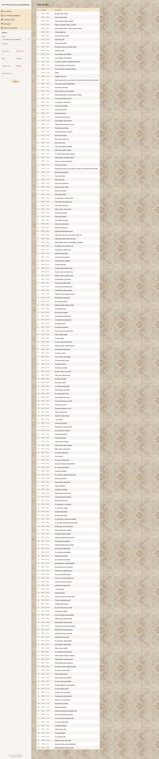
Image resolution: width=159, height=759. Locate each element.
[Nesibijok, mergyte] (60, 76)
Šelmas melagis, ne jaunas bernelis (64, 659)
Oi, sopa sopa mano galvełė (62, 460)
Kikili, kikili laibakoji (60, 190)
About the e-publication (10, 28)
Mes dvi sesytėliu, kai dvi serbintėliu (64, 91)
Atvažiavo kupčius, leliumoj (62, 415)
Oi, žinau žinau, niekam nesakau (63, 641)
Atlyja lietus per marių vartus (62, 349)
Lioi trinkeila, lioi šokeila (61, 205)
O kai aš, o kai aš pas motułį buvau (64, 331)
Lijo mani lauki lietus (60, 309)
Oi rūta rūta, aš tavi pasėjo (62, 36)
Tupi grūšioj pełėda (60, 733)
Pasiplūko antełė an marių (61, 604)
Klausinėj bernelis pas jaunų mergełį (64, 747)
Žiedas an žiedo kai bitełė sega (63, 493)
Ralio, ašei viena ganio (61, 135)
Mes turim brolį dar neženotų (62, 559)
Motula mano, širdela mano (62, 637)
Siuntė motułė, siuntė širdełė (62, 585)
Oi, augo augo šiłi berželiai (62, 467)
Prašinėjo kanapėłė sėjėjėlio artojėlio (64, 305)
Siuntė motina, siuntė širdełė (62, 390)
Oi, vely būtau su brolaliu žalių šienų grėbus (66, 522)
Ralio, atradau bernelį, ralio (62, 139)
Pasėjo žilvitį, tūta (59, 179)
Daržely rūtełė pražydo (61, 412)
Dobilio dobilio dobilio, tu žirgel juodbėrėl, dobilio (68, 28)
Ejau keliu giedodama (60, 379)
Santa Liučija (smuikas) (61, 17)
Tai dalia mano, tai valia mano (63, 279)
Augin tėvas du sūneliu (61, 423)
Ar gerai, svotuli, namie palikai (63, 681)
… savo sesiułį (58, 419)
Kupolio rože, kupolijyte (61, 227)
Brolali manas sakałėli (60, 707)
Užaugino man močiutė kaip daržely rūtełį (66, 711)
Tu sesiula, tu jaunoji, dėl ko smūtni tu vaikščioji (67, 61)
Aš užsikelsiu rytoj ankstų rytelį (63, 320)
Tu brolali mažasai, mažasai (62, 360)
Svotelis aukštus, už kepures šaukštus (64, 157)
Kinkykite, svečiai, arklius (62, 187)
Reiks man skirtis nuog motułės (63, 530)
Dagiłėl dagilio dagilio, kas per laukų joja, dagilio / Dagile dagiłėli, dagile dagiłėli (76, 168)
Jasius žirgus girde (59, 39)
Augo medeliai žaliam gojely (62, 397)
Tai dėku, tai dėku (59, 50)
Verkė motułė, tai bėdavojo (62, 441)
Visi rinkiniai (7, 11)
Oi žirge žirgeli (59, 456)
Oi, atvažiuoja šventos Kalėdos (63, 552)
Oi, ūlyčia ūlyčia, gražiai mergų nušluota (65, 519)
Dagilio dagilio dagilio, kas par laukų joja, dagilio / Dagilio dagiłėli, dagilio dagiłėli (77, 80)
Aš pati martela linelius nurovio (63, 98)
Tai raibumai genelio (60, 323)
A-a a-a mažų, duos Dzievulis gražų (64, 718)
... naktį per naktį (59, 589)
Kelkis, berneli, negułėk (61, 334)
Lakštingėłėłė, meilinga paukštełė (63, 290)
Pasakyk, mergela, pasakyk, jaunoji (64, 275)
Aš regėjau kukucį (59, 338)
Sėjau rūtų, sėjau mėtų (61, 109)
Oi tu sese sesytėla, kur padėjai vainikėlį (65, 69)
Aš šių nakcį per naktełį (61, 611)
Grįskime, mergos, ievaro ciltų (63, 371)
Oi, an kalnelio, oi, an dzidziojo (63, 504)
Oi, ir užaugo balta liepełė (61, 722)
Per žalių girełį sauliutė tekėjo (62, 283)
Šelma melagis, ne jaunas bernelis (63, 427)
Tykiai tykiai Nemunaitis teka (62, 600)
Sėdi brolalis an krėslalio (61, 556)
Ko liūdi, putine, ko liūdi (61, 13)
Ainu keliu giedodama (60, 471)
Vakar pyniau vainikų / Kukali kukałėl (65, 83)
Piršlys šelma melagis (60, 194)
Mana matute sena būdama (62, 128)
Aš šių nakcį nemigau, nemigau (63, 497)
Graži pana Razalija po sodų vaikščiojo (65, 685)
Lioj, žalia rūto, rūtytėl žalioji (62, 102)
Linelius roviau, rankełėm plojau (63, 618)
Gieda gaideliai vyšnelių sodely (63, 644)
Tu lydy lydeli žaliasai (60, 165)
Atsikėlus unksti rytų (60, 32)
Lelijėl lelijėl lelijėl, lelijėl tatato (63, 202)
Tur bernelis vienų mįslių (61, 87)
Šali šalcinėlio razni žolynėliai (63, 316)
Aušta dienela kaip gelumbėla (62, 261)
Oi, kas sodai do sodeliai (61, 312)
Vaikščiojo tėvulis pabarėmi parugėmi (65, 294)
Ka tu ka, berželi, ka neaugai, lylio (64, 272)
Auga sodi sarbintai (60, 176)
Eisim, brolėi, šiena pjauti (61, 183)
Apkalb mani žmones (60, 113)
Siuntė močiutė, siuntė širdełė (62, 482)
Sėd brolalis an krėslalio (61, 368)
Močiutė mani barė (60, 593)
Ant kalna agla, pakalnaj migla (63, 249)
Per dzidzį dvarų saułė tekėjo (62, 297)
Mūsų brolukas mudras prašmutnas (64, 663)
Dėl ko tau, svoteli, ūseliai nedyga (64, 161)
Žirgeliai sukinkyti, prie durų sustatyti (65, 65)
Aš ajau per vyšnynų (60, 353)
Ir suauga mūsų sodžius (61, 43)
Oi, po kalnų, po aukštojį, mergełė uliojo (65, 475)
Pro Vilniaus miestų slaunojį (62, 386)
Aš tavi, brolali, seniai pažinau (63, 356)
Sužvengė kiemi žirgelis (61, 674)
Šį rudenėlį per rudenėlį (61, 511)
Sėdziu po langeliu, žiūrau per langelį (64, 345)
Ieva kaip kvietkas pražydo (62, 688)
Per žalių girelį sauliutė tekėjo (62, 548)
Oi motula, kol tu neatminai (62, 257)
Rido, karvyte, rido (60, 142)
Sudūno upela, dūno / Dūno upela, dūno (65, 238)
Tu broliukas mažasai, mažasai (63, 534)
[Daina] (57, 72)
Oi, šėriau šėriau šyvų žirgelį (62, 430)
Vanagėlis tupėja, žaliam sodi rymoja (64, 124)
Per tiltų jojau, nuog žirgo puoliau (64, 526)
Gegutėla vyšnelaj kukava (61, 253)
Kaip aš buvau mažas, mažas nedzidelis (65, 463)
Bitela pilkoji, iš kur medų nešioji (63, 629)
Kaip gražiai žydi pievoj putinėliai (64, 567)
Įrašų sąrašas (7, 24)
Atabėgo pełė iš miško (60, 729)
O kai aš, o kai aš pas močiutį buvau (64, 578)
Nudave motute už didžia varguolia (64, 21)
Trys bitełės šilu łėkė (60, 364)
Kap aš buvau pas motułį (61, 703)
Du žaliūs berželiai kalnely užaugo (64, 231)
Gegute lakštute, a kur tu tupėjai (63, 120)
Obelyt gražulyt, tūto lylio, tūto (63, 209)
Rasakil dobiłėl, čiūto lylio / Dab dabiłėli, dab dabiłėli (69, 242)
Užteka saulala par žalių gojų (62, 117)
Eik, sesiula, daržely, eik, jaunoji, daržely (65, 47)
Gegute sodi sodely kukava (62, 224)
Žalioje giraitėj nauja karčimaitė (63, 677)
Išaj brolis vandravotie (61, 478)
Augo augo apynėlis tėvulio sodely (64, 714)
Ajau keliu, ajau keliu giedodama (63, 633)
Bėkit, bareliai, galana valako (62, 449)
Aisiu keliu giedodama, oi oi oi (63, 408)
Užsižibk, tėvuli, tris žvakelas (62, 692)
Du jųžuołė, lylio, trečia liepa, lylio (64, 246)
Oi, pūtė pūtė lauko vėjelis (62, 393)
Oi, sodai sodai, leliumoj (61, 508)
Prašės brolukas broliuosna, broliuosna (65, 655)
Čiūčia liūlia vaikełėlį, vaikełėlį (63, 150)
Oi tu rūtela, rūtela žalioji (61, 327)
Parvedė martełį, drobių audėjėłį (63, 696)
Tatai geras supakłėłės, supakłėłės (63, 146)
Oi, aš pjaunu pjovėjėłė (61, 301)
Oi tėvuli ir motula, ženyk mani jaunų (65, 596)
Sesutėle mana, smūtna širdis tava (63, 570)
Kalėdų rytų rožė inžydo (61, 500)
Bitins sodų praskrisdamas (61, 172)
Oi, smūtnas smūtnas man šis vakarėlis (65, 154)
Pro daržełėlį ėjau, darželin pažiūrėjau (65, 563)
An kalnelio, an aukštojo (61, 489)
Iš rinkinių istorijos (9, 20)
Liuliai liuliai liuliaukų (61, 725)
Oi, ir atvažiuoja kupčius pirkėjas (63, 652)
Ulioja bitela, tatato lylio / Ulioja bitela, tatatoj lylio (68, 235)
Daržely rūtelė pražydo (61, 434)
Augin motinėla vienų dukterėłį (63, 54)
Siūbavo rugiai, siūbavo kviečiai (63, 445)
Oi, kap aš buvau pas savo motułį (63, 401)
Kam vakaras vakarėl (60, 382)
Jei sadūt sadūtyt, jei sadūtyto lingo (64, 198)
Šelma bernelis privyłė (61, 404)
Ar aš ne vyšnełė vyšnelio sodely (63, 342)
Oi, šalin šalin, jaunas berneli (62, 670)
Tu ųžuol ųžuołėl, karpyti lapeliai (63, 268)
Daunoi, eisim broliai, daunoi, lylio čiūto (65, 24)
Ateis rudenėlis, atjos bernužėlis (63, 58)
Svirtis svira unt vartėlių (61, 106)
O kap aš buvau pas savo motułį (63, 581)
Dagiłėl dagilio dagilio (61, 216)
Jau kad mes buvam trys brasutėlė (63, 131)
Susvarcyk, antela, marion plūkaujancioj (65, 744)
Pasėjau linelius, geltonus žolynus (63, 622)
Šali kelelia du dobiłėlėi (61, 213)
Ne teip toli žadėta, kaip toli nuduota (64, 615)
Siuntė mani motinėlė (60, 438)
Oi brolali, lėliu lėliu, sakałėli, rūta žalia (65, 666)
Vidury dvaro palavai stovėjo (62, 375)
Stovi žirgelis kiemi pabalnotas (63, 574)
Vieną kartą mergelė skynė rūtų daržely (65, 626)
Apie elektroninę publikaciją (12, 15)
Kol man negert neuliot (61, 515)
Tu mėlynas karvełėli (60, 264)
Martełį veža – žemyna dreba (62, 700)
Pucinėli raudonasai (60, 486)
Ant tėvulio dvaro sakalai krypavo (64, 286)
